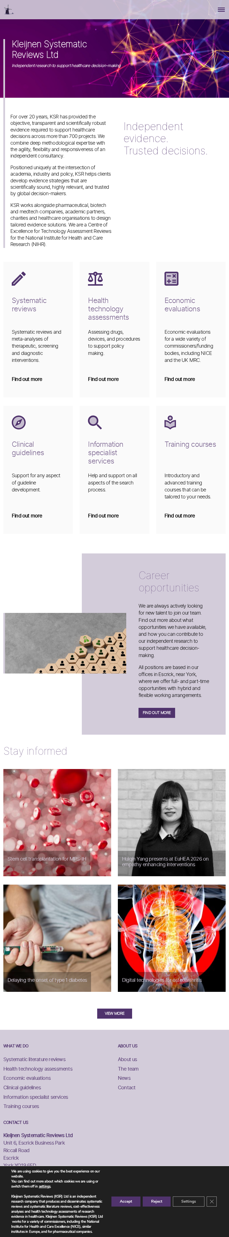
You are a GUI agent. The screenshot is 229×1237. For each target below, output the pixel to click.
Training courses (21, 1106)
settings (45, 1186)
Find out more (157, 713)
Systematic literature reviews (34, 1059)
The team (128, 1069)
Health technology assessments (37, 1069)
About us (127, 1059)
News (124, 1078)
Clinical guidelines (22, 1087)
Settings (188, 1201)
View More (115, 1014)
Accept (126, 1201)
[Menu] (221, 9)
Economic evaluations (27, 1078)
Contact (126, 1087)
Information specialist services (35, 1097)
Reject (156, 1201)
